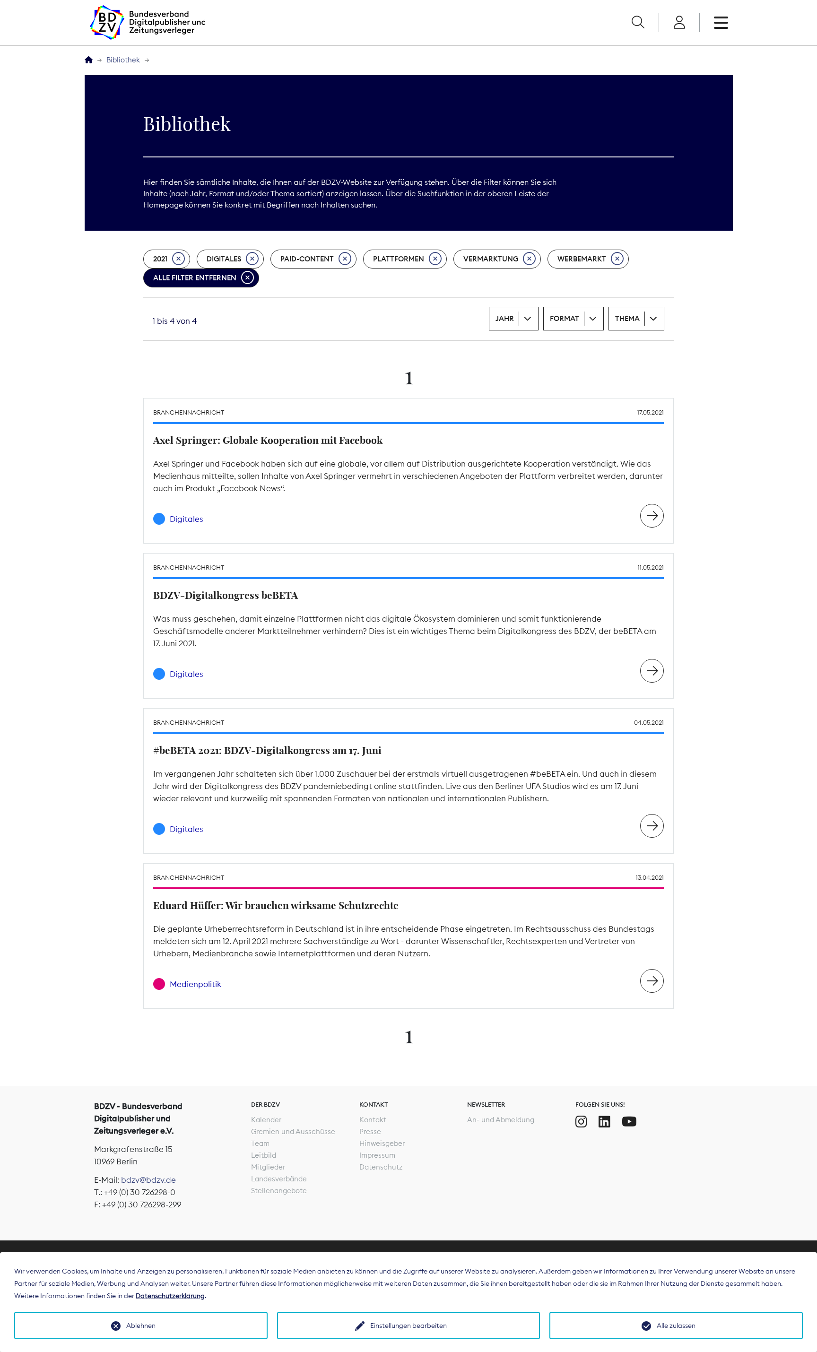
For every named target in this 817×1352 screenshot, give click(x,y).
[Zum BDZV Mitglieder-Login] (679, 23)
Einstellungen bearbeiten (408, 1325)
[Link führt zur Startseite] (147, 22)
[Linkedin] (604, 1121)
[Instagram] (581, 1121)
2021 (160, 258)
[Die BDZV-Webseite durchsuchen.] (637, 23)
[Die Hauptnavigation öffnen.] (721, 23)
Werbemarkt (581, 258)
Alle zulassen (676, 1325)
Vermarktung (490, 258)
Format (564, 318)
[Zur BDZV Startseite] (89, 60)
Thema (627, 318)
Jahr (504, 318)
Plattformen (398, 258)
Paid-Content (307, 258)
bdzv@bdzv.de (148, 1180)
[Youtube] (629, 1121)
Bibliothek (123, 59)
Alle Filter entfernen (194, 277)
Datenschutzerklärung (170, 1295)
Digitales (224, 258)
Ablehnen (141, 1325)
